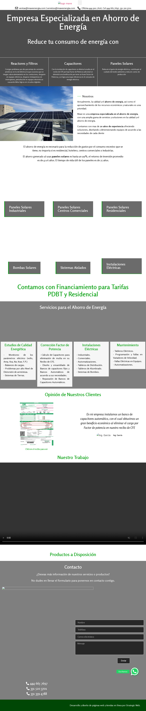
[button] (80, 2)
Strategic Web (133, 705)
